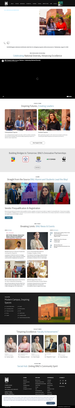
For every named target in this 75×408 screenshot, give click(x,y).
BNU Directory (62, 386)
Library (7, 313)
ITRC (36, 388)
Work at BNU (49, 394)
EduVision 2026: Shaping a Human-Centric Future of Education (62, 233)
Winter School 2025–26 (39, 394)
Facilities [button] (34, 3)
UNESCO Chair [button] (45, 3)
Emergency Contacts (27, 388)
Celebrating (18, 55)
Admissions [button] (22, 3)
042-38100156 (8, 387)
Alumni (24, 383)
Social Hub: (22, 366)
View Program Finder (37, 142)
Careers (39, 3)
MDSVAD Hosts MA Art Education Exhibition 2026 (60, 240)
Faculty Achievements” (48, 331)
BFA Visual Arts (7, 20)
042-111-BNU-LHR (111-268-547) (11, 389)
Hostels (7, 315)
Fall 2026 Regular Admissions (11, 10)
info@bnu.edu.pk (8, 385)
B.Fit (20, 311)
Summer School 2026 (39, 392)
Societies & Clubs (22, 315)
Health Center (22, 313)
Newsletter (49, 392)
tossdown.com (66, 406)
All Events (56, 230)
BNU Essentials (22, 308)
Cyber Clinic (37, 385)
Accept (50, 403)
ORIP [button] (51, 3)
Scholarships (16, 25)
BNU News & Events (45, 226)
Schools (17, 3)
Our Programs (8, 25)
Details (8, 217)
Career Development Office (24, 317)
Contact (25, 387)
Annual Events (50, 385)
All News (10, 230)
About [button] (12, 3)
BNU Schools (37, 380)
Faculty (36, 387)
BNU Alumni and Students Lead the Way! (49, 179)
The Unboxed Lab (38, 390)
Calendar (49, 380)
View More (37, 167)
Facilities (49, 381)
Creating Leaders (46, 105)
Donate (55, 3)
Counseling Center (9, 308)
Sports (20, 306)
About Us (25, 380)
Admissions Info (26, 381)
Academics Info (26, 385)
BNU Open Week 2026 (58, 244)
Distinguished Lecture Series (40, 383)
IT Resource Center (9, 311)
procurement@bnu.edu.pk (17, 214)
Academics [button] (28, 3)
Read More (6, 22)
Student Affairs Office (10, 306)
